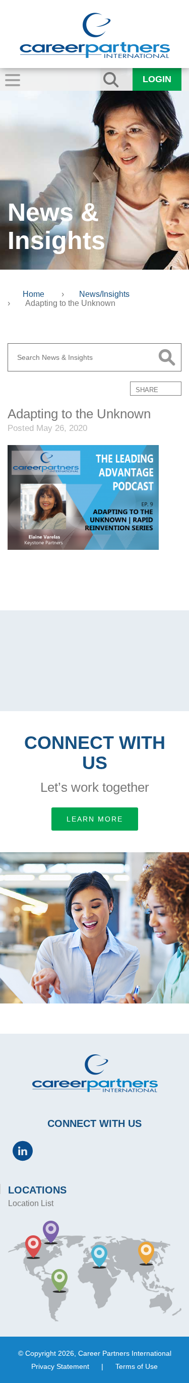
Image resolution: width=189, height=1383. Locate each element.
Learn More (95, 819)
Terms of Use (136, 1366)
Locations (37, 1190)
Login (157, 79)
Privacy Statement (60, 1366)
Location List (30, 1203)
